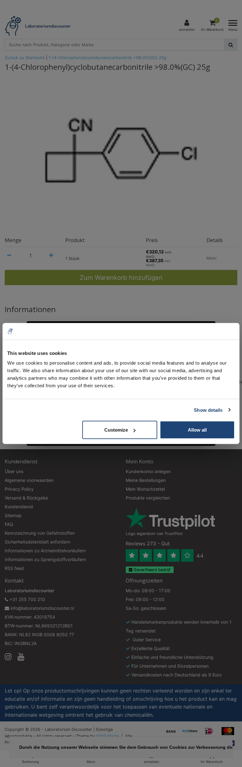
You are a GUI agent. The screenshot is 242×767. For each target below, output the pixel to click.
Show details (208, 409)
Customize (116, 430)
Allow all (197, 430)
